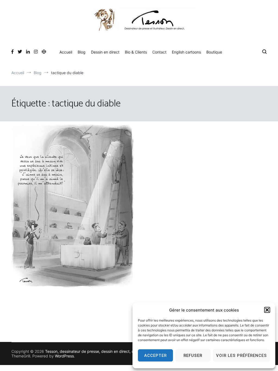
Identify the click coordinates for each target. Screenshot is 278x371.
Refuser (193, 355)
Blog (82, 52)
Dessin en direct (105, 52)
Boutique (214, 52)
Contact (159, 52)
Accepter (155, 355)
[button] (267, 310)
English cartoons (186, 52)
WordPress (64, 356)
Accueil (65, 52)
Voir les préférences (241, 355)
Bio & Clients (136, 52)
